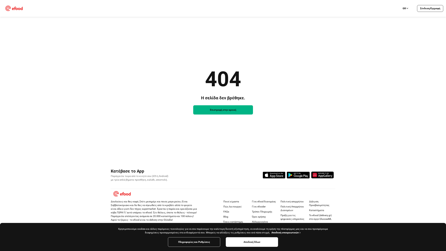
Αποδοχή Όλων (252, 242)
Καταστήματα (316, 210)
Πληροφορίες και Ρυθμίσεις (194, 242)
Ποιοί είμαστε (231, 201)
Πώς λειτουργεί (232, 206)
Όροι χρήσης (259, 216)
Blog (225, 216)
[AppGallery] (322, 176)
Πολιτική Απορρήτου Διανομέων (292, 208)
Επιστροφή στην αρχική (223, 109)
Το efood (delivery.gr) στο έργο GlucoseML (320, 217)
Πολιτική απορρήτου (292, 201)
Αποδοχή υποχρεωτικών (285, 232)
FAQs (226, 211)
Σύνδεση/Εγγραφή (430, 8)
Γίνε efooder (259, 206)
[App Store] (274, 176)
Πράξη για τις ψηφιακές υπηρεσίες (292, 217)
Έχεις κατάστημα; (233, 221)
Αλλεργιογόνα (260, 221)
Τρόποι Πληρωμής (262, 211)
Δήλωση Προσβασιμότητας (319, 203)
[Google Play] (298, 176)
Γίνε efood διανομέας (264, 201)
